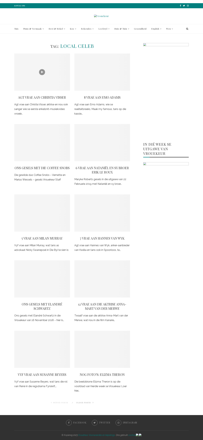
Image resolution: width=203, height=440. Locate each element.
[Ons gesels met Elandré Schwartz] (42, 279)
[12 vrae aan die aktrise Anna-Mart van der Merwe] (102, 279)
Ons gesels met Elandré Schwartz (42, 306)
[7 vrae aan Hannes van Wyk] (102, 213)
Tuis (16, 28)
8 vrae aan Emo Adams (102, 97)
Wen (168, 28)
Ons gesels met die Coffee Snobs (42, 168)
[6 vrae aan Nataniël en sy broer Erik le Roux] (102, 142)
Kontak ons (19, 5)
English (155, 28)
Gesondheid (140, 28)
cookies (132, 435)
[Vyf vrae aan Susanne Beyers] (42, 349)
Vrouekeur (83, 435)
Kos (72, 28)
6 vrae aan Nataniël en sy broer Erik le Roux (102, 170)
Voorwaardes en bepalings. (102, 435)
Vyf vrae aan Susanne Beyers (42, 374)
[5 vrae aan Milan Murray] (42, 213)
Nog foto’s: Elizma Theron (102, 374)
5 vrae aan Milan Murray (42, 238)
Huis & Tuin (120, 28)
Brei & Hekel (56, 28)
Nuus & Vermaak (32, 28)
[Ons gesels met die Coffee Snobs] (42, 142)
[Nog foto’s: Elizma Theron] (102, 349)
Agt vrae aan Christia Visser (42, 97)
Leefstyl (102, 28)
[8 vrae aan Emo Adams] (102, 72)
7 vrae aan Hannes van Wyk (102, 238)
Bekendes (86, 28)
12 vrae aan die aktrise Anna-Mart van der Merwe (102, 306)
